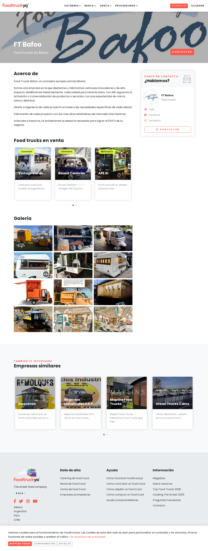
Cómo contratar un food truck (125, 484)
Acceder (197, 5)
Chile (17, 520)
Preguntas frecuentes (167, 500)
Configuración (44, 543)
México (18, 507)
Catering (71, 5)
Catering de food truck (74, 478)
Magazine (159, 478)
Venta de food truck (73, 489)
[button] (73, 205)
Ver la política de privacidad (87, 537)
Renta (89, 5)
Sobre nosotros (162, 484)
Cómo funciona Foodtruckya (124, 478)
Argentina (20, 511)
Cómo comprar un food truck (125, 494)
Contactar (182, 51)
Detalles (65, 543)
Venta (104, 5)
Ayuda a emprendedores (122, 500)
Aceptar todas (20, 543)
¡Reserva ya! (179, 5)
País (20, 493)
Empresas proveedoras (75, 494)
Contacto (159, 505)
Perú (17, 515)
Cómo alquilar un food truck (124, 489)
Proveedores (125, 5)
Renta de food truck (73, 484)
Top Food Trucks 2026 (167, 489)
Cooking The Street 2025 (168, 494)
